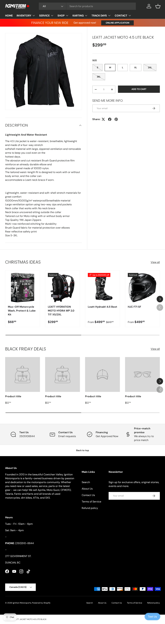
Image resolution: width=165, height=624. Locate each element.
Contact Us (88, 495)
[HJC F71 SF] (142, 287)
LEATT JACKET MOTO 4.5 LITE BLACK (30, 619)
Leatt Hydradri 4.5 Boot (102, 306)
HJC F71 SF (134, 306)
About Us (87, 488)
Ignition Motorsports (22, 603)
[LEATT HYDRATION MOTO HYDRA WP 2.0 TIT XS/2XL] (62, 287)
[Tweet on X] (103, 119)
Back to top (82, 450)
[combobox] (87, 6)
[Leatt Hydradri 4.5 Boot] (102, 287)
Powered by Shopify (41, 603)
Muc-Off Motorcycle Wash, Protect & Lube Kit (22, 310)
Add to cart (138, 89)
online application (117, 22)
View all (155, 262)
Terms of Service (91, 501)
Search (86, 482)
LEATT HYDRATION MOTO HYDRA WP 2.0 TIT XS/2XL (61, 310)
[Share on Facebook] (110, 119)
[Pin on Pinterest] (116, 119)
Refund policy (90, 508)
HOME (9, 15)
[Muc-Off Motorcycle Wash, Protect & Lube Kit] (22, 287)
